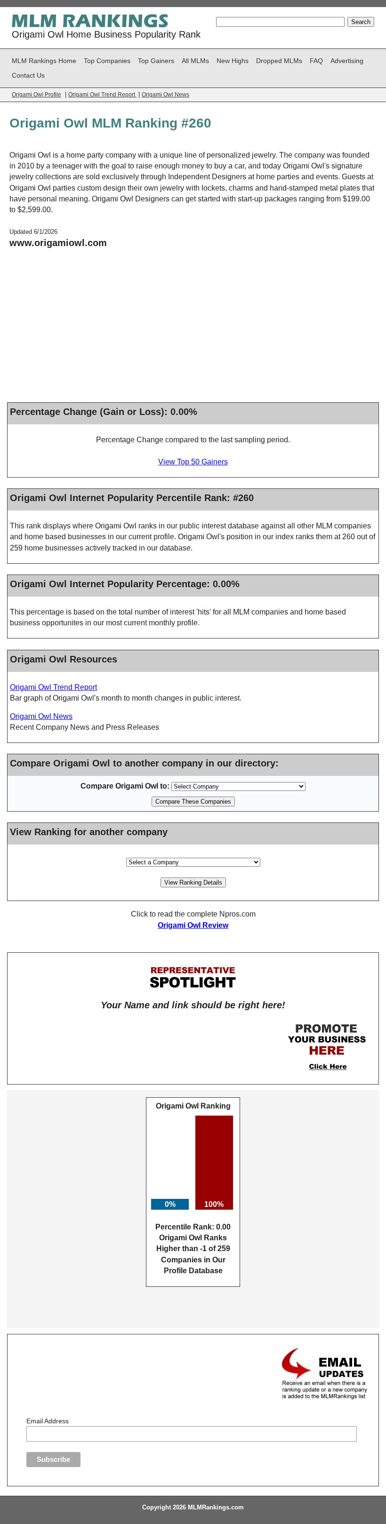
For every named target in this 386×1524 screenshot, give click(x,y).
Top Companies (107, 60)
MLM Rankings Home (44, 60)
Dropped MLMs (279, 60)
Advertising (346, 60)
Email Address (47, 1421)
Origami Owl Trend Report (102, 94)
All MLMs (195, 60)
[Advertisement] (193, 329)
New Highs (233, 60)
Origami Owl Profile (36, 94)
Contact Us (28, 75)
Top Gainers (156, 60)
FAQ (316, 60)
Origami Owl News (165, 94)
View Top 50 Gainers (193, 462)
